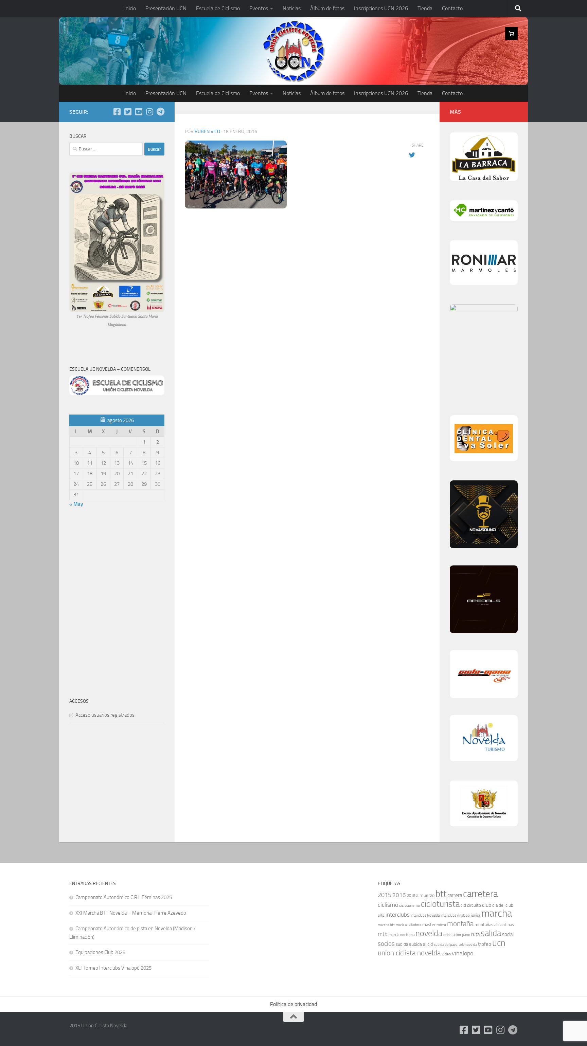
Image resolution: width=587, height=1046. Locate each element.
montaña (460, 923)
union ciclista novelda (409, 953)
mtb (383, 934)
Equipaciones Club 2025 (100, 952)
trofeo (484, 944)
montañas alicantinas (494, 924)
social (508, 934)
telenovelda (468, 944)
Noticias (292, 8)
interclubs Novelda (425, 915)
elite (381, 915)
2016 (399, 895)
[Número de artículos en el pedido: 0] (511, 33)
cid (463, 905)
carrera (454, 895)
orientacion (452, 935)
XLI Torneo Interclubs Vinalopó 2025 (113, 968)
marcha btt (386, 925)
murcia (394, 935)
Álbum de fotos (327, 8)
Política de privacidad (293, 1004)
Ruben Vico (207, 131)
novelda (428, 933)
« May (76, 504)
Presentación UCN (165, 8)
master (428, 924)
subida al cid (421, 944)
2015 (384, 895)
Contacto (452, 8)
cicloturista (440, 904)
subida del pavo (446, 944)
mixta (441, 924)
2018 (411, 896)
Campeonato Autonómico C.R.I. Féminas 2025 (123, 897)
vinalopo (462, 953)
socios (386, 944)
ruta (475, 934)
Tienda (424, 8)
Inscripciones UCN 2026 (381, 8)
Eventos (258, 8)
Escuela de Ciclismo (218, 8)
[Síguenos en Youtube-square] (139, 112)
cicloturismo (409, 905)
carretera (480, 893)
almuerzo (425, 895)
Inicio (130, 8)
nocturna (407, 935)
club (486, 905)
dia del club (502, 905)
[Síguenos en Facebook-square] (117, 112)
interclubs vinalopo (455, 915)
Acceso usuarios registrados (105, 715)
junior (475, 915)
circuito (474, 905)
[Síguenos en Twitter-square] (128, 112)
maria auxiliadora (408, 925)
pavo (466, 934)
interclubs (398, 914)
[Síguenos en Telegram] (160, 112)
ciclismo (388, 905)
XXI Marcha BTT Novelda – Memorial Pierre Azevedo (130, 913)
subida (402, 944)
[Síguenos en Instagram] (149, 112)
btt (440, 893)
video (446, 954)
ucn (498, 943)
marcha (496, 913)
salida (491, 933)
